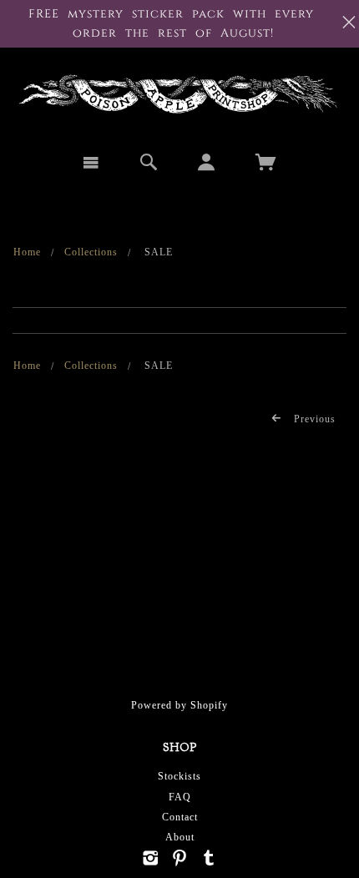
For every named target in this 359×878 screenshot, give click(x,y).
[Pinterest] (180, 858)
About (180, 837)
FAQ (180, 797)
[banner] (179, 93)
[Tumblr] (209, 858)
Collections (91, 252)
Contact (180, 817)
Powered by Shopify (179, 705)
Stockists (179, 776)
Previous (313, 419)
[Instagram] (150, 858)
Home (27, 252)
